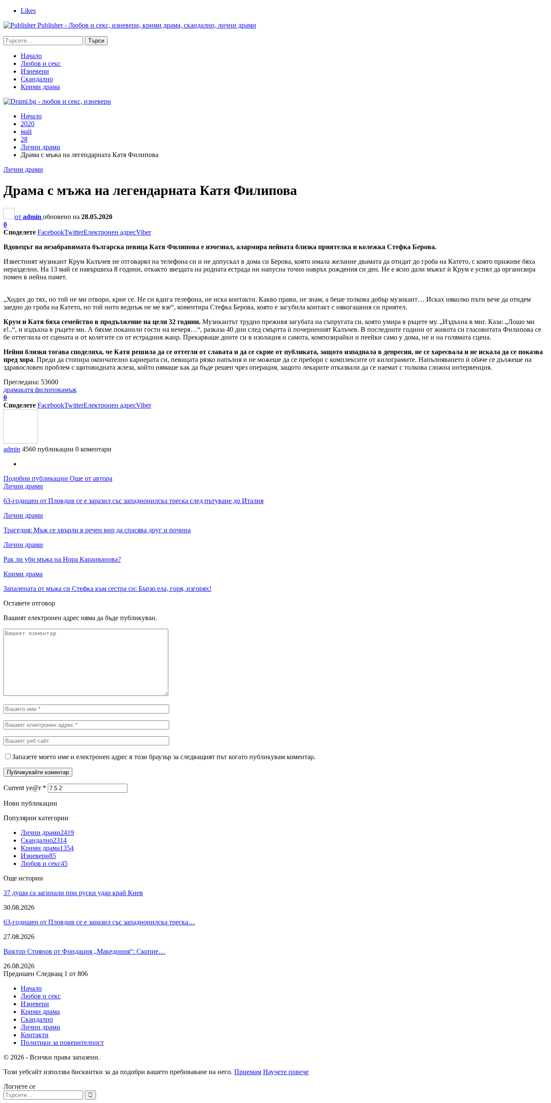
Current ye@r (24, 787)
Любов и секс (41, 63)
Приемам (247, 1071)
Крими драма (40, 86)
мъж (70, 389)
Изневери (35, 71)
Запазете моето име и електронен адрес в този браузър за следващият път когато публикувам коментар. (164, 756)
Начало (31, 55)
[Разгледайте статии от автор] (20, 441)
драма (12, 389)
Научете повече (286, 1071)
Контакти (35, 1034)
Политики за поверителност (62, 1042)
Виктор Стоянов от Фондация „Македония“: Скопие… (84, 951)
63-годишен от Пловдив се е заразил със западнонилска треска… (99, 922)
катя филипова (42, 389)
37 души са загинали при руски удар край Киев (73, 892)
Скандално (37, 79)
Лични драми (23, 169)
